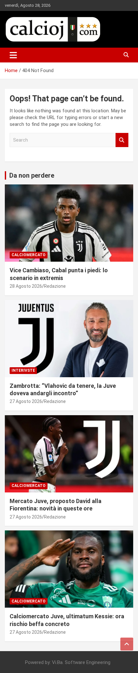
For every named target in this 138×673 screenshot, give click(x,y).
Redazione (55, 286)
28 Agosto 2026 (26, 286)
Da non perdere (31, 175)
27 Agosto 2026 (26, 401)
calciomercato (29, 255)
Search (122, 140)
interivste (23, 370)
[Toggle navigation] (13, 55)
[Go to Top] (126, 644)
